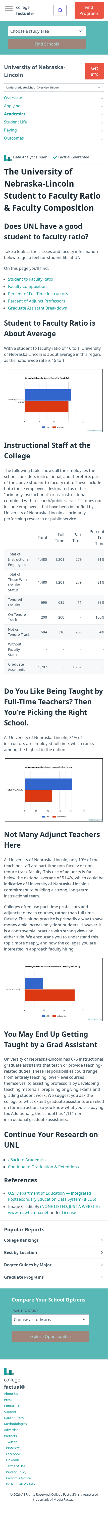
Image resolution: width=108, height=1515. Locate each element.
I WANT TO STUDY (25, 1310)
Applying (12, 106)
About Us (11, 1393)
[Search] (60, 10)
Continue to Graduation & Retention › (43, 1167)
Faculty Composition (27, 286)
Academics (14, 114)
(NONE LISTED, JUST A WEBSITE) (70, 1206)
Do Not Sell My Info (20, 1484)
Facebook (13, 1454)
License (69, 1212)
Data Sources (14, 1417)
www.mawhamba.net (28, 1212)
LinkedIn (12, 1460)
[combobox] (60, 10)
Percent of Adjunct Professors (36, 301)
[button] (94, 71)
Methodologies (15, 1423)
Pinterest (13, 1448)
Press (8, 1399)
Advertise (11, 1429)
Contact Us (12, 1405)
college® (14, 1383)
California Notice (18, 1478)
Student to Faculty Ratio (30, 279)
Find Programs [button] (89, 10)
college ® (25, 10)
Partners (10, 1436)
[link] (54, 98)
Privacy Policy (16, 1472)
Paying (10, 130)
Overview (13, 98)
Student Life (15, 122)
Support (10, 1411)
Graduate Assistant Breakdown (37, 308)
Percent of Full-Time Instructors (38, 293)
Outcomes (14, 138)
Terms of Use (15, 1466)
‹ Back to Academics (27, 1159)
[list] (54, 98)
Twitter (11, 1442)
